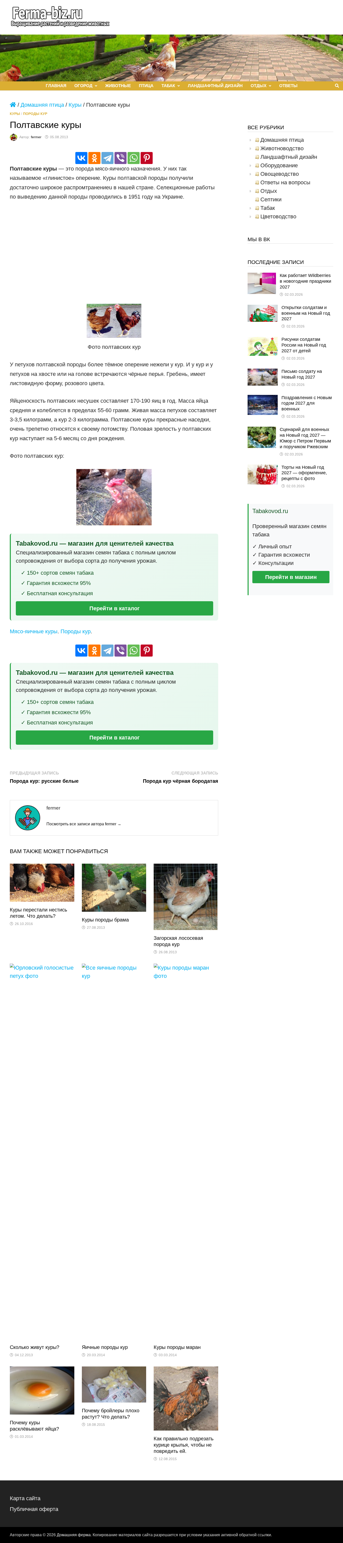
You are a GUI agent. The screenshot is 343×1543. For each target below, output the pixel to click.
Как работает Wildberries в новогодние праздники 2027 (305, 281)
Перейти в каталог (114, 608)
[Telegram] (107, 158)
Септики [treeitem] (270, 200)
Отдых (258, 85)
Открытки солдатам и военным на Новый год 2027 (305, 313)
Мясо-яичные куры (34, 631)
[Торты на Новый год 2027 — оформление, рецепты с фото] (263, 469)
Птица (146, 85)
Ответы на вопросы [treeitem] (285, 183)
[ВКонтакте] (81, 158)
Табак (168, 85)
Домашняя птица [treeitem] (282, 140)
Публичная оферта (34, 1509)
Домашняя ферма (74, 1535)
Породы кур (35, 114)
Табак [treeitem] (267, 208)
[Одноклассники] (94, 158)
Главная (56, 85)
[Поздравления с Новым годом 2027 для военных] (263, 399)
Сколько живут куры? (34, 1347)
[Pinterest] (147, 158)
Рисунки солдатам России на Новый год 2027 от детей (303, 345)
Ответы (288, 85)
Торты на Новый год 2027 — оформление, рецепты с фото (304, 473)
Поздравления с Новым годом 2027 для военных (306, 403)
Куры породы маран (177, 1347)
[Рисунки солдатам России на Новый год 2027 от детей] (263, 341)
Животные (118, 85)
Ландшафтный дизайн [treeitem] (288, 157)
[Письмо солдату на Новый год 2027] (263, 373)
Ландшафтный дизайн (215, 85)
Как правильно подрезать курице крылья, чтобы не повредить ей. (183, 1445)
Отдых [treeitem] (268, 191)
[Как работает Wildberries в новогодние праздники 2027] (262, 277)
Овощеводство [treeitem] (279, 174)
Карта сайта (25, 1498)
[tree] (290, 178)
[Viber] (121, 158)
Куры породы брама (105, 919)
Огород (83, 85)
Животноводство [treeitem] (282, 148)
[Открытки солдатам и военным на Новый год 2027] (263, 309)
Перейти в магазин (291, 577)
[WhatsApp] (134, 158)
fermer (36, 137)
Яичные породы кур (105, 1347)
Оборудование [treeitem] (279, 166)
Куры (75, 105)
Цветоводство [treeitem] (278, 217)
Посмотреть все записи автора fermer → (83, 824)
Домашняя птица (42, 105)
